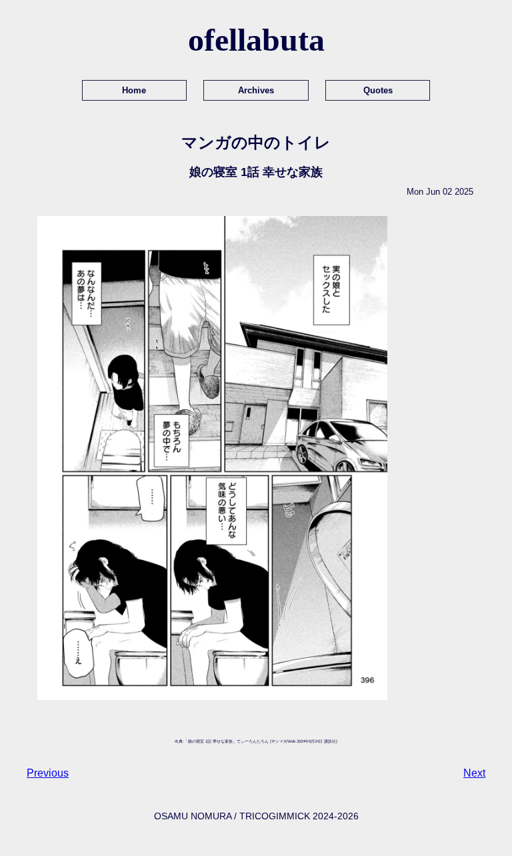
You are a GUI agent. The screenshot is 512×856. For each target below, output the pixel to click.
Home (134, 90)
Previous (48, 773)
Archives (256, 90)
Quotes (378, 90)
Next (474, 773)
